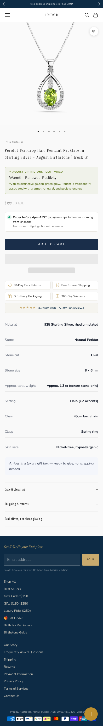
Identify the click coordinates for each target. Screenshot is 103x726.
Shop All (10, 581)
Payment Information (18, 674)
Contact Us (11, 696)
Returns (9, 667)
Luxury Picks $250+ (18, 611)
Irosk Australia (14, 142)
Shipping (10, 659)
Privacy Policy (13, 681)
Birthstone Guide (15, 632)
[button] (51, 259)
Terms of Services (16, 689)
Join (90, 559)
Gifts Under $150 (16, 596)
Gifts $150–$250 (16, 603)
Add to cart (51, 244)
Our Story (10, 645)
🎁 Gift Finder (13, 618)
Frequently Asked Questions (23, 652)
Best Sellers (12, 589)
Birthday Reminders (18, 625)
